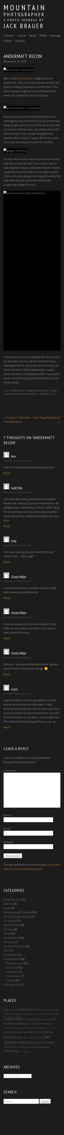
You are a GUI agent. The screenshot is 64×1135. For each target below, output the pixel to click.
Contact (20, 41)
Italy (41, 1027)
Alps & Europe (18, 390)
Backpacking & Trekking (17, 912)
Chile (56, 1013)
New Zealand (11, 937)
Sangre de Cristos (35, 1037)
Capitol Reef (38, 1014)
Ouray (8, 1036)
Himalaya (9, 942)
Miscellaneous (12, 959)
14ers (7, 1009)
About (32, 35)
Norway (8, 929)
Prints (43, 35)
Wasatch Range (18, 1047)
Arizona (41, 1009)
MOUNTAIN (25, 7)
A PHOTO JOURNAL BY (24, 20)
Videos (10, 980)
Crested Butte (32, 1019)
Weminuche (44, 1047)
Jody (14, 541)
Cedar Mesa (48, 1014)
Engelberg (21, 1023)
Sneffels (22, 1042)
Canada (17, 1013)
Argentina (31, 1009)
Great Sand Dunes (22, 1028)
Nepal (25, 1032)
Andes (7, 933)
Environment (13, 976)
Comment (10, 770)
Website (8, 842)
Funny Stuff (12, 967)
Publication (10, 954)
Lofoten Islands (49, 1028)
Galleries (9, 35)
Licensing (54, 35)
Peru (26, 1037)
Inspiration (12, 971)
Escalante (32, 1023)
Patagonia (18, 1037)
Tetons (50, 1042)
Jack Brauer (44, 393)
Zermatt (27, 78)
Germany (42, 1023)
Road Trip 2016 (12, 899)
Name (8, 815)
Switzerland (9, 393)
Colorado (9, 920)
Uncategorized (12, 984)
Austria (57, 1009)
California (8, 1013)
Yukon (20, 1051)
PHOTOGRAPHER (24, 14)
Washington (31, 1047)
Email (8, 828)
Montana (7, 1032)
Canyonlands (27, 1014)
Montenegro (17, 1032)
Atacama (49, 1009)
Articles (8, 903)
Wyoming (11, 1051)
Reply (7, 473)
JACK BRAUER (24, 26)
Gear (6, 950)
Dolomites (46, 1019)
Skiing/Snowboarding (36, 390)
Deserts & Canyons (14, 946)
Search (8, 41)
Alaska (7, 908)
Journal (21, 35)
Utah (7, 1046)
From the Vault (14, 963)
